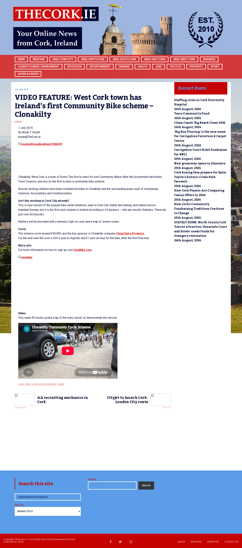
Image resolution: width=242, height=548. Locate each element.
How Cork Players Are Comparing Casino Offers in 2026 (199, 193)
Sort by (19, 505)
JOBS (158, 66)
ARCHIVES (196, 542)
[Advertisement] (93, 438)
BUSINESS (209, 59)
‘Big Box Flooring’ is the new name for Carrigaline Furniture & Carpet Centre (200, 136)
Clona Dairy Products (130, 233)
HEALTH (142, 66)
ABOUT (181, 542)
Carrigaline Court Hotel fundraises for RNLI (200, 152)
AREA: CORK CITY (63, 59)
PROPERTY (196, 66)
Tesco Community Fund (191, 113)
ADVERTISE (213, 542)
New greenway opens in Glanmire (199, 163)
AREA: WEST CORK (184, 59)
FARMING (124, 66)
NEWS (61, 384)
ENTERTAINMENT (100, 66)
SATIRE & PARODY (28, 73)
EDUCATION (74, 66)
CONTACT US (231, 542)
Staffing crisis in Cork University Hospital (199, 102)
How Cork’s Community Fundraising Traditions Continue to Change (199, 208)
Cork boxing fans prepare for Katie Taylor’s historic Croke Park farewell (200, 177)
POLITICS (175, 66)
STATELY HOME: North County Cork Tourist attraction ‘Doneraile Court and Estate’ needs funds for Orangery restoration (200, 229)
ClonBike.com (82, 250)
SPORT (215, 66)
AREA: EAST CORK (154, 59)
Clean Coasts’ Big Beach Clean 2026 (199, 123)
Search (92, 479)
